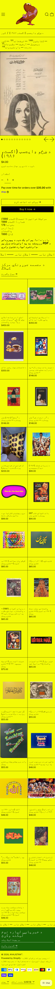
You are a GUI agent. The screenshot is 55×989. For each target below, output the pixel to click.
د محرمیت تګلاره (8, 961)
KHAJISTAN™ (16, 954)
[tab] (2, 139)
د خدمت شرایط (24, 961)
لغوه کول (21, 964)
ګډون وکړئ (7, 945)
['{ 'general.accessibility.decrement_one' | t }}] (2, 180)
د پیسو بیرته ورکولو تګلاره (35, 958)
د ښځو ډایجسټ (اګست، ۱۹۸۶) (26, 32)
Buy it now (26, 209)
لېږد (31, 166)
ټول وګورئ (7, 273)
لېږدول (35, 961)
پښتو (3, 982)
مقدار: (5, 173)
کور (3, 32)
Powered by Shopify (11, 958)
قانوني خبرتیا (8, 964)
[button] (47, 14)
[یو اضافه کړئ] (13, 180)
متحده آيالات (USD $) (21, 982)
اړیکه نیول (45, 961)
